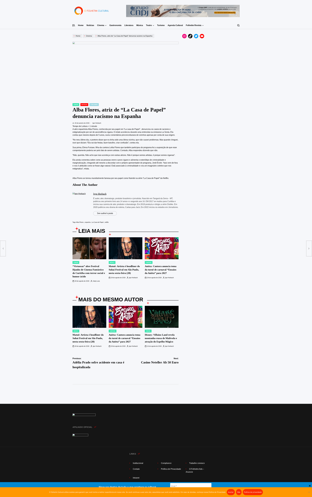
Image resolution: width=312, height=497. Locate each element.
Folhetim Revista (193, 25)
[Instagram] (184, 36)
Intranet (136, 478)
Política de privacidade (253, 492)
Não (238, 492)
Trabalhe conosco (197, 463)
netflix (107, 222)
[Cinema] (88, 38)
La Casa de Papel (98, 222)
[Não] (309, 494)
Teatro (149, 25)
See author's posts (105, 213)
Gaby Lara (96, 281)
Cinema (100, 25)
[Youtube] (202, 36)
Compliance (166, 463)
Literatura (128, 25)
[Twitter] (196, 36)
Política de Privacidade (171, 469)
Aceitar (231, 492)
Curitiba (148, 262)
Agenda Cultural (175, 25)
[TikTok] (190, 36)
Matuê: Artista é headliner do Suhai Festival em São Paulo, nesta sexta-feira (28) (124, 269)
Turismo (161, 25)
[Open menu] (74, 25)
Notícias (90, 25)
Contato (136, 469)
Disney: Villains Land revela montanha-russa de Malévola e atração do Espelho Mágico (161, 338)
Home (80, 25)
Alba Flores (80, 222)
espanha (88, 222)
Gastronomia (115, 25)
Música (139, 25)
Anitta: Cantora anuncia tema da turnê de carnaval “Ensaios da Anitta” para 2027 (160, 269)
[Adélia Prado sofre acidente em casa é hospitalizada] (3, 248)
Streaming (94, 104)
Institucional (138, 463)
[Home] (78, 38)
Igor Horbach (97, 123)
